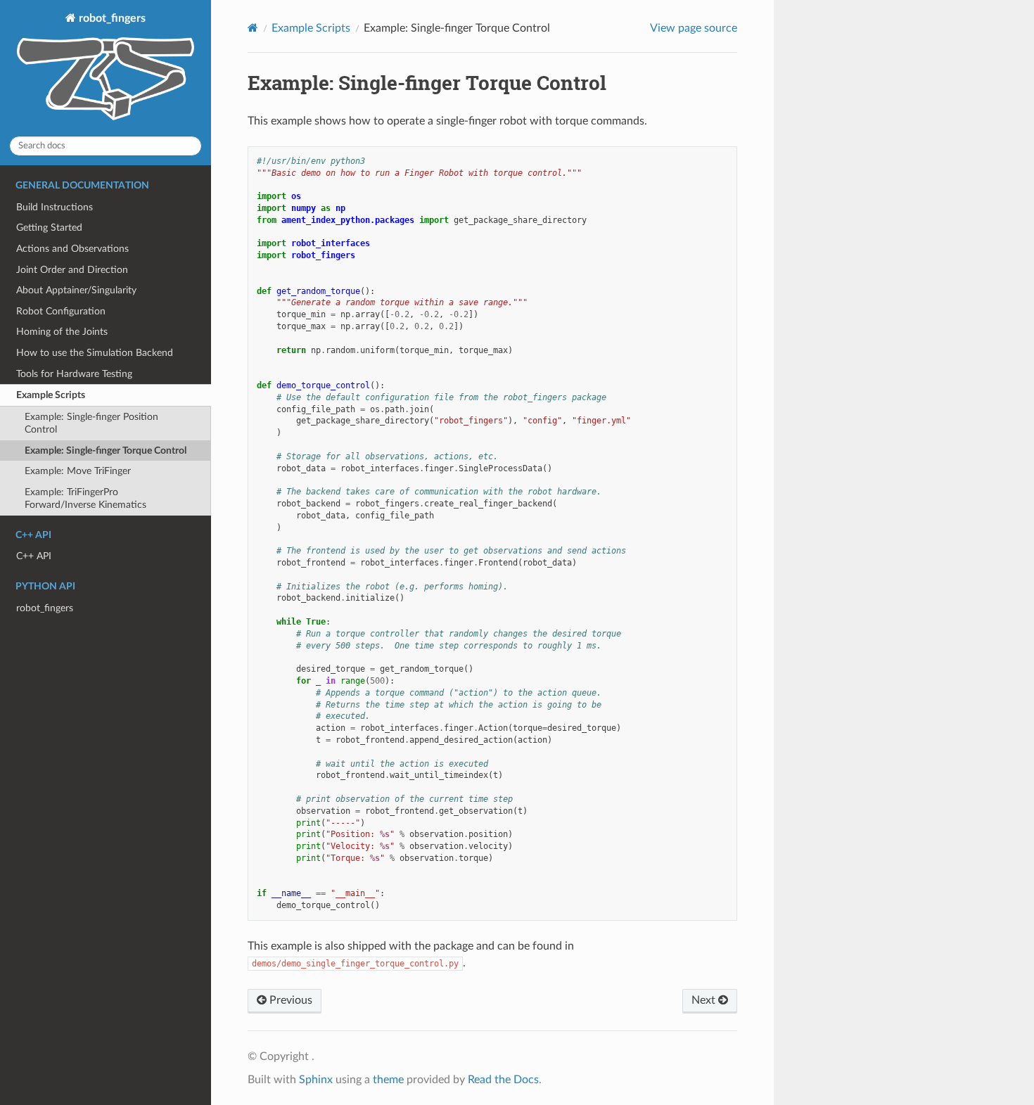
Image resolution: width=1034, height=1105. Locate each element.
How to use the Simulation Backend (94, 352)
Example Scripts (50, 395)
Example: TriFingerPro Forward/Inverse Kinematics (85, 498)
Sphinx (316, 1079)
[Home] (253, 28)
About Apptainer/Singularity (76, 290)
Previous (289, 1000)
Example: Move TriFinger (78, 471)
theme (388, 1079)
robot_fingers (111, 18)
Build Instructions (54, 207)
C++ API (33, 556)
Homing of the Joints (62, 331)
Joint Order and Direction (72, 269)
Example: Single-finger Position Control (91, 423)
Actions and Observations (72, 248)
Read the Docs (503, 1079)
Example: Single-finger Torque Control (105, 450)
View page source (693, 28)
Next (704, 1000)
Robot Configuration (61, 311)
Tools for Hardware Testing (74, 374)
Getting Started (49, 227)
